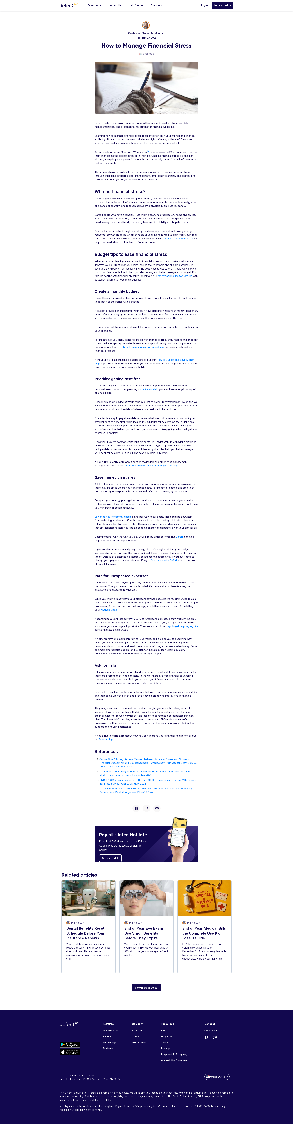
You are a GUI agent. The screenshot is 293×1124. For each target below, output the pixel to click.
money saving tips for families (175, 275)
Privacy (165, 1048)
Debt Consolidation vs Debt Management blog (150, 465)
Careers (136, 1036)
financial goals (109, 609)
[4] (159, 719)
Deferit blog (106, 739)
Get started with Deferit (164, 560)
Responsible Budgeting (174, 1054)
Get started (221, 5)
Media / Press (140, 1042)
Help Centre (168, 1036)
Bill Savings (109, 1042)
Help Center (136, 5)
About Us (115, 5)
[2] (150, 198)
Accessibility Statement (174, 1060)
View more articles (146, 987)
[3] (133, 618)
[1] (148, 151)
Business (156, 5)
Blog (163, 1030)
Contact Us (210, 1030)
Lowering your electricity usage (113, 516)
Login (204, 5)
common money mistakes (178, 238)
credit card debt (149, 389)
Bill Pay (107, 1036)
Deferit (179, 536)
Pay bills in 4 (110, 1030)
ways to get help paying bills (182, 626)
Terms (164, 1042)
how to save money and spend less (143, 347)
